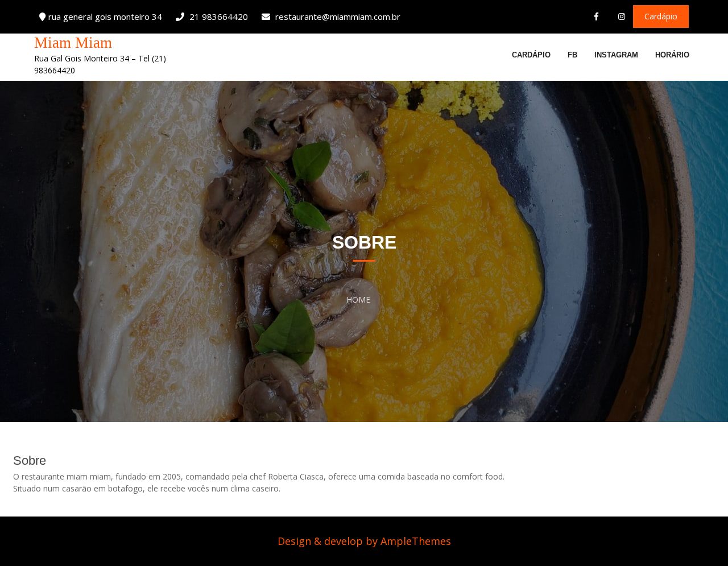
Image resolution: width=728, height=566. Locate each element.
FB (572, 55)
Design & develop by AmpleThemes (364, 541)
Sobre (29, 460)
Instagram (616, 55)
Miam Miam (73, 42)
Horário (672, 55)
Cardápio (531, 55)
